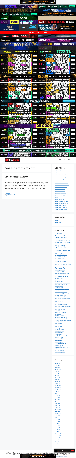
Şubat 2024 (57, 397)
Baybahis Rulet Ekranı (60, 191)
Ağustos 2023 (58, 409)
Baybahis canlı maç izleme (60, 256)
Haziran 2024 (58, 389)
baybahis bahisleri (58, 243)
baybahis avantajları (67, 240)
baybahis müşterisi (66, 293)
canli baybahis (67, 335)
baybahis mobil (66, 289)
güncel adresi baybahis (60, 343)
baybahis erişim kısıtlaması (67, 264)
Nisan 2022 (57, 442)
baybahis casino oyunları (59, 258)
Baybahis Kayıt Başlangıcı (61, 209)
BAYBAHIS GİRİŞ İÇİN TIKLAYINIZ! (38, 32)
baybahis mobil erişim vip (58, 290)
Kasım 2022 (57, 427)
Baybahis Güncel (65, 273)
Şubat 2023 (57, 421)
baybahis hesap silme (65, 280)
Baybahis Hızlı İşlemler (60, 189)
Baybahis (60, 159)
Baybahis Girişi (59, 271)
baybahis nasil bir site (60, 295)
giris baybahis (58, 340)
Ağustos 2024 (58, 385)
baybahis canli (66, 250)
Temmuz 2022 (58, 435)
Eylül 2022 (57, 431)
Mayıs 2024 (57, 391)
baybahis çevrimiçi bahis (59, 331)
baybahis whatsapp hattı (59, 323)
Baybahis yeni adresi (60, 328)
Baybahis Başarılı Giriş (60, 199)
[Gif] (38, 76)
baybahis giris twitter (59, 265)
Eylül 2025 (57, 367)
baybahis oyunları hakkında (60, 299)
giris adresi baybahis (59, 338)
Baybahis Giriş (67, 159)
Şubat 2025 (57, 373)
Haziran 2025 (58, 369)
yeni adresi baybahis (59, 350)
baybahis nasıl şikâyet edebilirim (60, 298)
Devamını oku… (8, 190)
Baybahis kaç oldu (59, 287)
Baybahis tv (58, 314)
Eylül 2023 (57, 407)
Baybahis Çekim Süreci (60, 195)
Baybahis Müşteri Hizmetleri (61, 292)
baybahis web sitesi (67, 320)
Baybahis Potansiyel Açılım (61, 177)
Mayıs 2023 (57, 415)
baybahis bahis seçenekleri (60, 245)
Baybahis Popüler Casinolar (61, 203)
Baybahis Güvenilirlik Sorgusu (62, 185)
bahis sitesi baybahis (61, 235)
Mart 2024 (57, 395)
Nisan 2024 (57, 393)
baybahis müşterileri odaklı (59, 293)
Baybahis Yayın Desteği (60, 193)
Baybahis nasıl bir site (60, 296)
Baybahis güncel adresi (61, 276)
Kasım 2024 (57, 379)
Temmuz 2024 (58, 387)
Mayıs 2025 (57, 371)
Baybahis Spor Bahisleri (60, 310)
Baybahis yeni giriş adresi (60, 329)
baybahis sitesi (63, 307)
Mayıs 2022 (57, 439)
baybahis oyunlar (67, 298)
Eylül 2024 (57, 383)
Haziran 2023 (58, 413)
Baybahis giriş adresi (60, 270)
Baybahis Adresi (58, 170)
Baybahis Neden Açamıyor (17, 176)
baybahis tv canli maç (59, 315)
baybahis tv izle (64, 318)
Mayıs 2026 (57, 365)
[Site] (19, 56)
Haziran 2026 (58, 363)
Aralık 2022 (57, 425)
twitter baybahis (58, 348)
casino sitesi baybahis (59, 337)
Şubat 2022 (57, 446)
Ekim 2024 (57, 381)
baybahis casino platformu (59, 259)
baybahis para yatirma (59, 301)
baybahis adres (63, 237)
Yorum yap (8, 195)
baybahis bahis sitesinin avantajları (60, 248)
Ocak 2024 (57, 399)
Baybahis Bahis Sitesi (61, 247)
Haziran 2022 (58, 437)
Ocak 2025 (57, 375)
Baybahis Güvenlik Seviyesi (61, 201)
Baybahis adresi (59, 240)
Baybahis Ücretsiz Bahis (60, 175)
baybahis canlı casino (59, 253)
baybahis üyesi (66, 332)
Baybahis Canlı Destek (61, 255)
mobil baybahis (67, 347)
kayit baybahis (59, 347)
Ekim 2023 (57, 405)
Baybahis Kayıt (64, 284)
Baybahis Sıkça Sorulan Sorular (61, 312)
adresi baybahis (58, 233)
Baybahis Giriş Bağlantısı (60, 179)
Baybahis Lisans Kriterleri (61, 207)
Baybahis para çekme (61, 304)
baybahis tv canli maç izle (61, 317)
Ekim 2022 (57, 429)
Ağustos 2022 (58, 433)
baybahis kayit (57, 284)
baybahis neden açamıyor (11, 194)
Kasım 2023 (57, 403)
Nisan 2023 (57, 417)
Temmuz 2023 (58, 411)
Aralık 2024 (57, 377)
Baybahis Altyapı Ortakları (61, 187)
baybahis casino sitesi (60, 261)
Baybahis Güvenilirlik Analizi (61, 183)
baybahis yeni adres (58, 326)
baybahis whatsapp (59, 321)
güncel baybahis (59, 345)
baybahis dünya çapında (58, 264)
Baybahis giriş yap (58, 273)
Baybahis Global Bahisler (60, 205)
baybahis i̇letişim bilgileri (58, 283)
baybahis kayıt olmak (59, 286)
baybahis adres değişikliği (59, 238)
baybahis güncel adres (60, 275)
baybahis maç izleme (59, 289)
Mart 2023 (57, 419)
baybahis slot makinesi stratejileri (60, 309)
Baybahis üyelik (59, 332)
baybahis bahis (58, 242)
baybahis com (65, 262)
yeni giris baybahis (60, 352)
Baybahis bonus (58, 250)
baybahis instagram (59, 281)
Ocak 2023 (57, 423)
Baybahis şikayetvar (59, 335)
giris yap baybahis (59, 342)
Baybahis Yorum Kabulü (60, 181)
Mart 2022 (57, 444)
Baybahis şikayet (58, 334)
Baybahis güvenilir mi (60, 278)
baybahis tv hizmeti (58, 318)
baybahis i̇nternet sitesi (66, 283)
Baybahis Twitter (59, 320)
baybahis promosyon (59, 306)
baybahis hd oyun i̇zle (58, 280)
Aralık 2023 (57, 401)
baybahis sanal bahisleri (67, 306)
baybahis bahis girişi (66, 242)
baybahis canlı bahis (58, 251)
